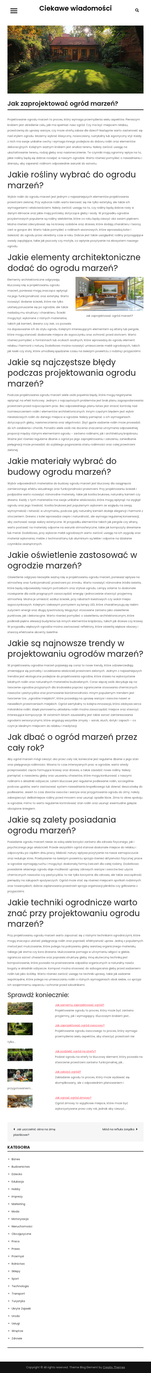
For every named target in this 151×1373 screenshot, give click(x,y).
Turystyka (18, 1301)
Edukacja (18, 1182)
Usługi (16, 1323)
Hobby (16, 1189)
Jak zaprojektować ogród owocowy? (80, 1025)
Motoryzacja (20, 1219)
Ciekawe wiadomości (75, 8)
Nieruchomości (22, 1226)
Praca (15, 1241)
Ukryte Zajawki (21, 1309)
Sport (15, 1279)
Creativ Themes (114, 1367)
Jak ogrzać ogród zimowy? (73, 1098)
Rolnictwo (18, 1264)
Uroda (16, 1316)
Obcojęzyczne (21, 1234)
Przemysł (18, 1256)
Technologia (20, 1286)
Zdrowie (17, 1338)
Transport (18, 1294)
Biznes (16, 1159)
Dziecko (17, 1174)
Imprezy (17, 1197)
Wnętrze (17, 1331)
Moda (15, 1211)
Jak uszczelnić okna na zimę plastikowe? (34, 1132)
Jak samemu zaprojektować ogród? (79, 1005)
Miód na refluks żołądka (118, 1129)
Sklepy (16, 1271)
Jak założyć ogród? (68, 1072)
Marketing (18, 1204)
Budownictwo (21, 1167)
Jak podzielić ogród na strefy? (75, 1051)
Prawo (16, 1249)
